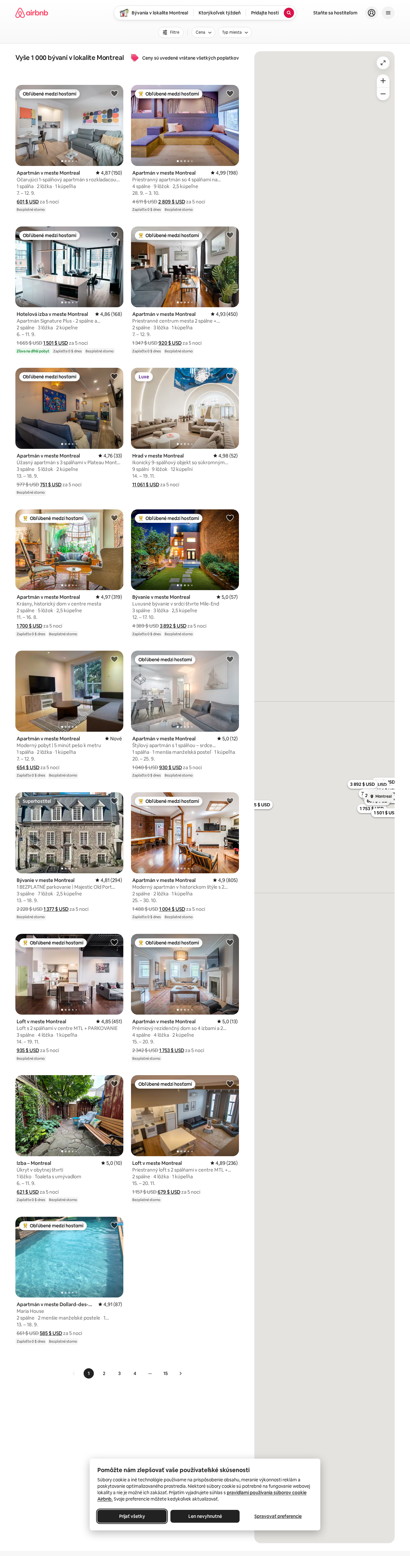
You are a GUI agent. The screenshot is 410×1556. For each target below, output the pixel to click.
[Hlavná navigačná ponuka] (388, 12)
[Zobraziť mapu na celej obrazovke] (383, 62)
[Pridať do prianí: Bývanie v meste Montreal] (230, 518)
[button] (28, 202)
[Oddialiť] (383, 93)
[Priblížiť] (383, 80)
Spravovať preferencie (278, 1516)
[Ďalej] (180, 1373)
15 (165, 1373)
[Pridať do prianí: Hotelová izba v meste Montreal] (114, 235)
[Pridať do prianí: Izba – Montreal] (114, 1083)
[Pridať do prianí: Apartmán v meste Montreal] (114, 93)
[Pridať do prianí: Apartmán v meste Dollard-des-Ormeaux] (114, 1225)
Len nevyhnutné (205, 1516)
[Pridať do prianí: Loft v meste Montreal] (114, 942)
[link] (74, 1373)
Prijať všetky (132, 1516)
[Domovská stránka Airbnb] (31, 13)
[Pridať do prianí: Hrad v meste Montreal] (230, 376)
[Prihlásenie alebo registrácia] (371, 12)
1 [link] (89, 1373)
